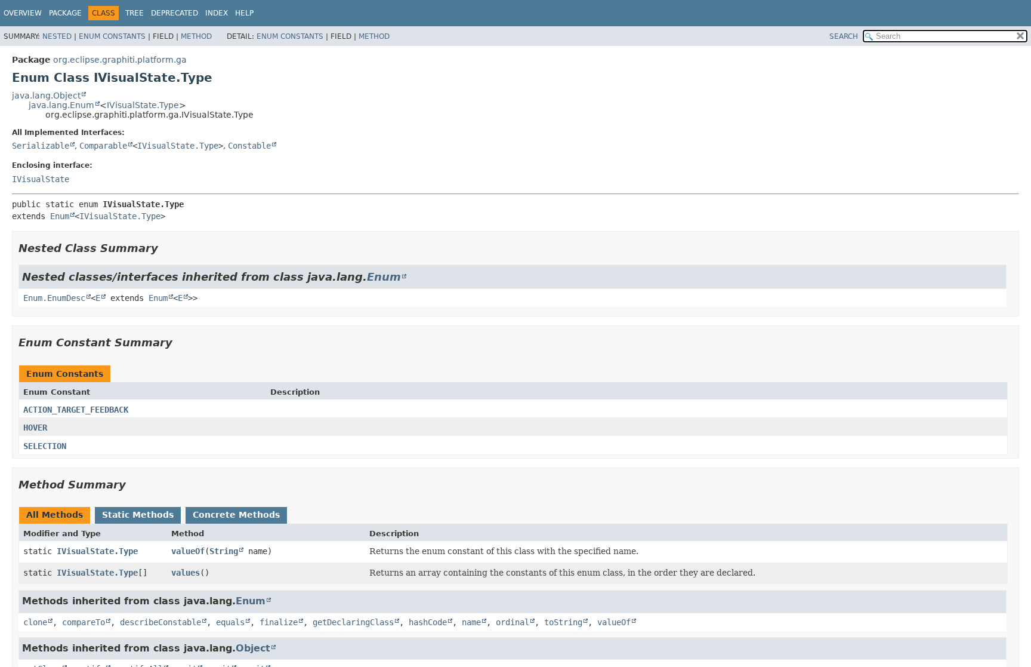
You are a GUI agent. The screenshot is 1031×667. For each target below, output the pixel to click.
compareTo (83, 622)
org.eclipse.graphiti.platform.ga (120, 59)
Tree (134, 13)
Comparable (103, 145)
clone (35, 622)
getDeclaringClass (353, 622)
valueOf (188, 551)
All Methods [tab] (54, 515)
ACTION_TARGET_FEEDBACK (75, 409)
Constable (249, 145)
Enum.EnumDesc (54, 298)
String (223, 551)
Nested (57, 36)
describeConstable (160, 622)
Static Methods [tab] (138, 515)
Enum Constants (112, 36)
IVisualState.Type (143, 105)
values (185, 572)
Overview (23, 13)
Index (216, 13)
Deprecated (174, 13)
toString (563, 622)
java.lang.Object (46, 95)
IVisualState (40, 179)
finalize (279, 622)
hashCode (428, 622)
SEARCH (843, 36)
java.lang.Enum (61, 105)
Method (196, 36)
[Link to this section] (166, 248)
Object (253, 648)
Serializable (40, 145)
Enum (59, 216)
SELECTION (44, 446)
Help (244, 13)
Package (65, 13)
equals (230, 622)
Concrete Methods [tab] (236, 515)
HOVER (35, 427)
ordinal (512, 622)
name (471, 622)
